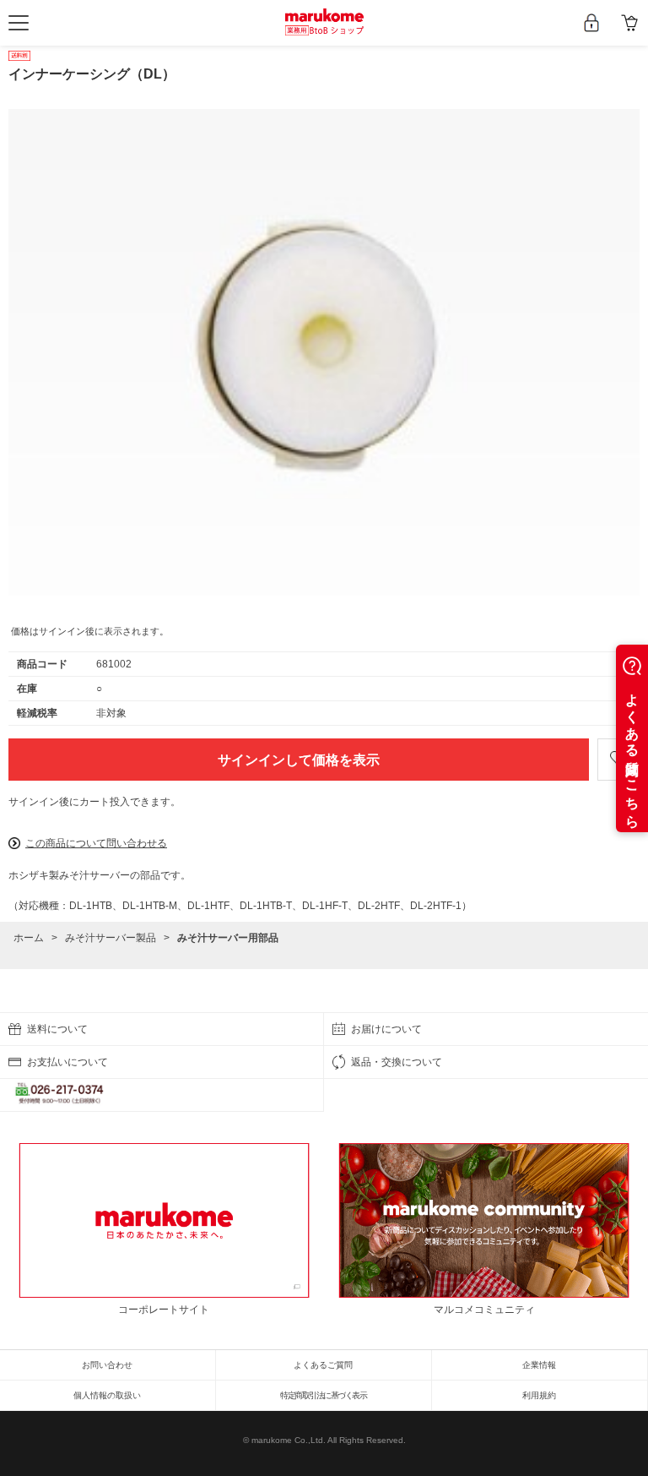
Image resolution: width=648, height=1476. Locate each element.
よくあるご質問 (323, 1365)
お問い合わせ (107, 1365)
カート (629, 23)
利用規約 (539, 1395)
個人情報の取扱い (107, 1395)
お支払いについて (67, 1062)
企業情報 (539, 1365)
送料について (57, 1029)
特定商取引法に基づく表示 (323, 1395)
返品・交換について (396, 1062)
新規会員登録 (591, 23)
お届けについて (386, 1029)
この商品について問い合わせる (96, 843)
